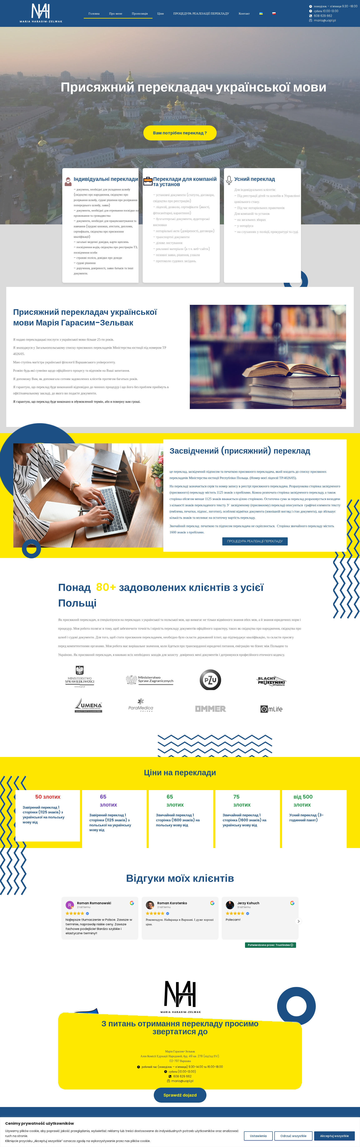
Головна (94, 13)
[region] (180, 1132)
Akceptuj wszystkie (334, 1136)
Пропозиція (140, 13)
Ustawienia (258, 1136)
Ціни (160, 13)
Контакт (244, 13)
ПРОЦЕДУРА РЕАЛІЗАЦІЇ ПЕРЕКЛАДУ (201, 13)
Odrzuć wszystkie (293, 1136)
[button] (61, 921)
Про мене (115, 13)
